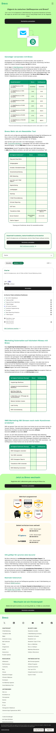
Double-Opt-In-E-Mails (14, 589)
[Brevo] (5, 3)
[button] (51, 322)
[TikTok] (52, 623)
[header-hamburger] (52, 3)
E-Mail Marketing (18, 67)
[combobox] (28, 255)
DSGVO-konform (15, 583)
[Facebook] (42, 623)
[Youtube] (33, 623)
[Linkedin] (14, 623)
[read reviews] (22, 529)
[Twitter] (4, 623)
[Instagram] (23, 623)
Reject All (49, 730)
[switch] (9, 263)
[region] (28, 728)
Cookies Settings (5, 729)
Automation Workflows (15, 143)
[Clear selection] (51, 255)
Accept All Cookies (38, 730)
